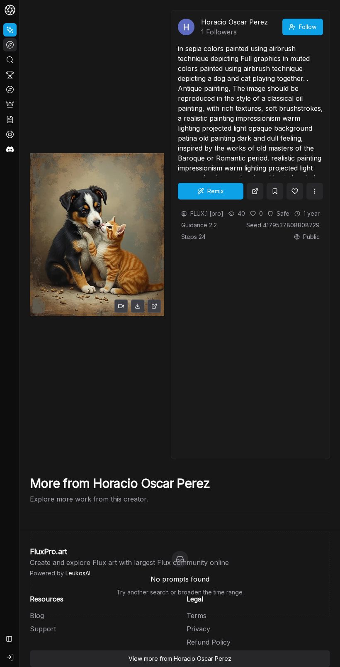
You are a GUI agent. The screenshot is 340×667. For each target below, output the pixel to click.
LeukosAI (78, 573)
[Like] (295, 191)
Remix (215, 191)
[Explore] (10, 44)
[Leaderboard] (10, 74)
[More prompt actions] (314, 191)
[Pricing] (10, 104)
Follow (307, 26)
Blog (37, 615)
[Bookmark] (275, 191)
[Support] (10, 134)
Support (43, 629)
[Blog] (10, 119)
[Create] (10, 30)
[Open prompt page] (255, 191)
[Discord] (10, 149)
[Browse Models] (10, 89)
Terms (196, 615)
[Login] (10, 657)
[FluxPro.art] (10, 10)
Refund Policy (209, 642)
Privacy (198, 629)
